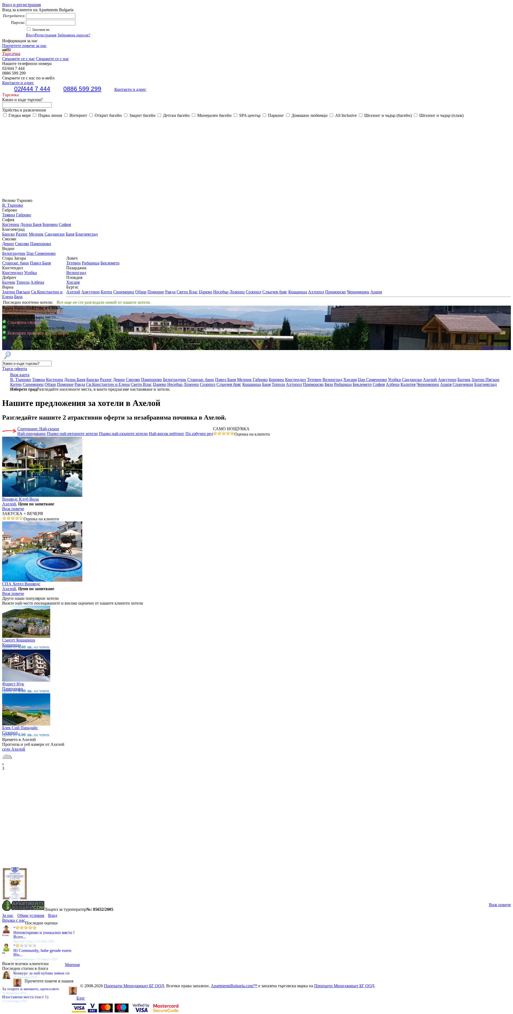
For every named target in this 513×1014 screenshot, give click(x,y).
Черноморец (358, 292)
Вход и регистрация (21, 4)
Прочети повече (496, 347)
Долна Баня (30, 224)
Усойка (30, 272)
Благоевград (86, 234)
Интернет (77, 115)
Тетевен (73, 263)
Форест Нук (13, 684)
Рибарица (90, 263)
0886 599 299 (82, 88)
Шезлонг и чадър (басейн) (387, 115)
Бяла (18, 296)
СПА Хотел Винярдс (21, 584)
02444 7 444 (32, 88)
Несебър (220, 292)
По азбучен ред (199, 433)
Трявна (8, 215)
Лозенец (237, 292)
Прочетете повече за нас (24, 45)
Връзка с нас (13, 920)
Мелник (36, 234)
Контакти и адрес (130, 89)
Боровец (50, 224)
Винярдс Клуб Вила (20, 499)
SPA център (249, 115)
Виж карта (19, 374)
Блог (80, 998)
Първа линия (49, 115)
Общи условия (30, 915)
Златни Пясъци (16, 292)
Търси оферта (14, 368)
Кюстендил (12, 272)
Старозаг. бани (15, 263)
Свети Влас (187, 292)
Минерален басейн (214, 115)
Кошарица (297, 292)
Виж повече (13, 508)
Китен (106, 292)
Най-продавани (31, 433)
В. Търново (12, 205)
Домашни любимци (309, 115)
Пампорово (40, 243)
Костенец (10, 224)
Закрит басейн (142, 115)
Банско (8, 234)
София (65, 224)
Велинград (76, 272)
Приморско (335, 292)
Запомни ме (40, 30)
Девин (8, 243)
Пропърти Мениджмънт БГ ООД (134, 986)
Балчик (8, 282)
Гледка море (19, 115)
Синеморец (123, 292)
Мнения (72, 964)
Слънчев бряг (274, 292)
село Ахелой (13, 749)
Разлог (22, 234)
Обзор (140, 292)
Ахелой (73, 292)
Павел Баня (40, 263)
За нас (7, 915)
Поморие (155, 292)
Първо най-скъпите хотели (123, 433)
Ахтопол (316, 292)
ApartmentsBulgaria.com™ (234, 986)
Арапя (376, 292)
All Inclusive (345, 115)
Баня (70, 234)
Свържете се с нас (18, 58)
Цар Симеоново (41, 253)
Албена (37, 282)
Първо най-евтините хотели (72, 433)
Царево (205, 292)
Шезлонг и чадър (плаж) (441, 115)
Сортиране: (38, 429)
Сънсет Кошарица (18, 640)
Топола (22, 282)
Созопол (253, 292)
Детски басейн (176, 115)
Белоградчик (13, 253)
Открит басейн (108, 115)
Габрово (23, 215)
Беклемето (109, 263)
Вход (30, 35)
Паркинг (275, 115)
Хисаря (73, 282)
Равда (170, 292)
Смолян (22, 243)
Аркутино (90, 292)
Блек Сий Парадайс (20, 727)
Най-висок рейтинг (166, 433)
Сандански (55, 234)
